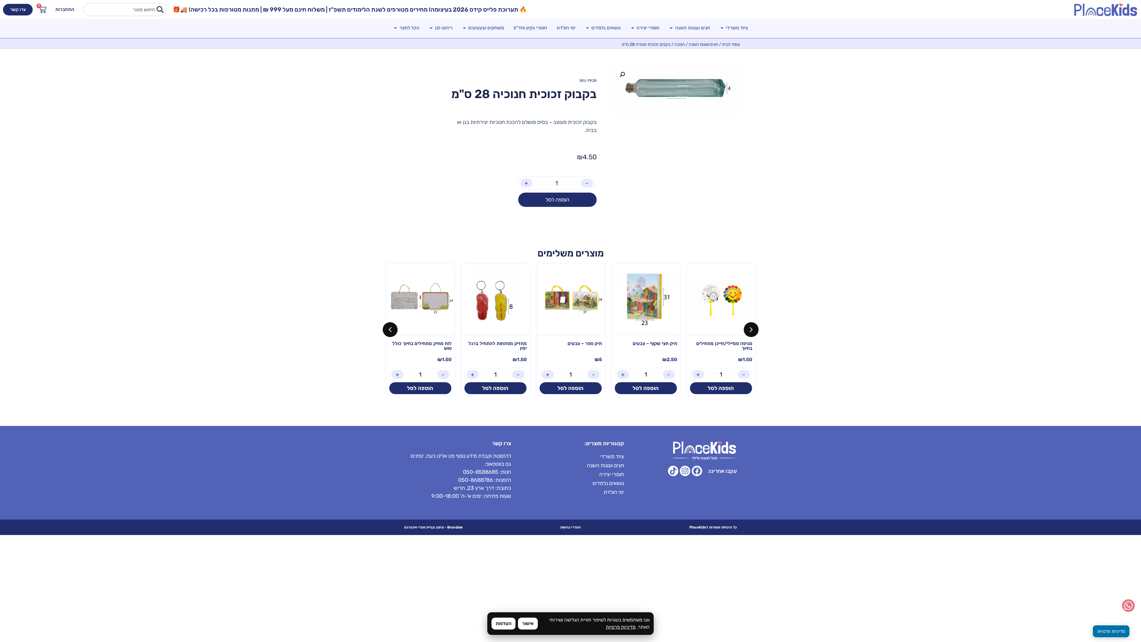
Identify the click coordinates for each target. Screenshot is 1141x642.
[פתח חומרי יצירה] (632, 28)
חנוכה (679, 44)
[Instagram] (685, 471)
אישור (528, 623)
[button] (622, 74)
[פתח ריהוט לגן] (431, 28)
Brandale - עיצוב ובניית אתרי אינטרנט (433, 527)
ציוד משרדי (612, 456)
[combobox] (125, 9)
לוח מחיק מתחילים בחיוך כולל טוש (422, 346)
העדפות (503, 623)
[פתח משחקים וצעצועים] (464, 28)
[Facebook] (697, 471)
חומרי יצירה (611, 474)
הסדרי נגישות (570, 527)
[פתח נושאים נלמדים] (587, 28)
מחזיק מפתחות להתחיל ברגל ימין (497, 346)
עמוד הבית (731, 44)
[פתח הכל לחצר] (395, 28)
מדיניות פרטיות (621, 627)
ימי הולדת (613, 492)
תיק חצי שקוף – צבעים (655, 343)
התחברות (64, 9)
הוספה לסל (557, 199)
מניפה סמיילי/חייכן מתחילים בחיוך (724, 346)
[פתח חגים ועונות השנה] (671, 28)
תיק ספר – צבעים (585, 343)
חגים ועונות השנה (703, 44)
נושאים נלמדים (608, 483)
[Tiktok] (673, 471)
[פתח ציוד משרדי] (722, 28)
